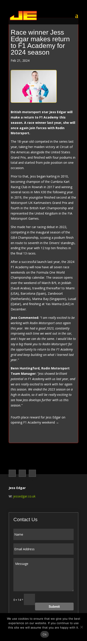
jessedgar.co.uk (24, 496)
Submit (54, 606)
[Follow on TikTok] (32, 473)
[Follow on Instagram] (22, 473)
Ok (45, 634)
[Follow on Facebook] (12, 473)
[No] (81, 627)
